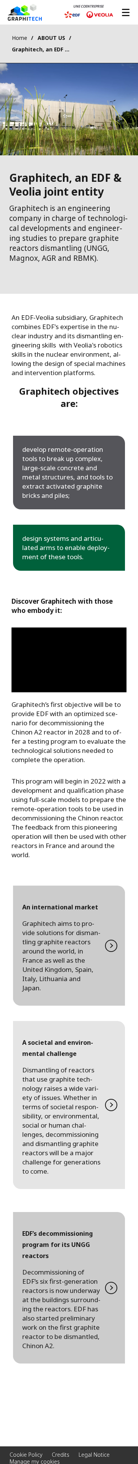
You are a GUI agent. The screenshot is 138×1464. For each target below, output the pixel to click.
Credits (60, 1454)
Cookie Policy (26, 1454)
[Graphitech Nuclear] (25, 12)
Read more (69, 946)
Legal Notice (94, 1454)
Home (19, 37)
